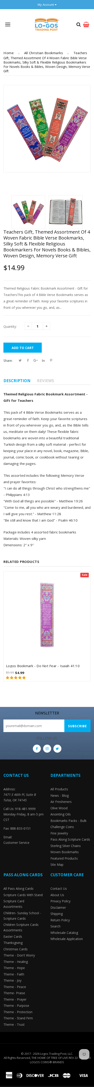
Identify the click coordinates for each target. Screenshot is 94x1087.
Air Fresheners (61, 801)
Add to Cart (23, 348)
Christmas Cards (15, 949)
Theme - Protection (17, 1012)
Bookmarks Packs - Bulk (68, 820)
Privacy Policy (60, 901)
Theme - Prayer (14, 999)
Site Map (56, 864)
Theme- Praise (14, 993)
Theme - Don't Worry (19, 955)
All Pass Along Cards (18, 888)
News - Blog (59, 795)
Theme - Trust (14, 1024)
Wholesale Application (66, 939)
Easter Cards (12, 936)
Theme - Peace (14, 987)
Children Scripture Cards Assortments (21, 927)
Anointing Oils (60, 814)
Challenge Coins (62, 827)
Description (17, 380)
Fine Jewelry (59, 833)
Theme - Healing (15, 961)
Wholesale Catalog (64, 932)
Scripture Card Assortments (13, 904)
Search (55, 926)
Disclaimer (58, 907)
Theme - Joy (12, 980)
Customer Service (16, 842)
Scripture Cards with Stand (23, 895)
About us (57, 895)
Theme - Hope (14, 968)
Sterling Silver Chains (65, 846)
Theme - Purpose (16, 1005)
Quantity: (10, 326)
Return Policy (60, 920)
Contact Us (58, 888)
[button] (16, 677)
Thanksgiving (13, 942)
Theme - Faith (13, 974)
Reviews (45, 380)
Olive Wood (59, 808)
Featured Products (64, 858)
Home (8, 53)
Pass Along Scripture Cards (70, 839)
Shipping (56, 913)
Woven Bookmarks (64, 852)
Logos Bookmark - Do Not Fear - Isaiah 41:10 (43, 665)
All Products (59, 789)
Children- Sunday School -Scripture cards (22, 916)
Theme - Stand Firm (18, 1018)
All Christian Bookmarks (43, 53)
